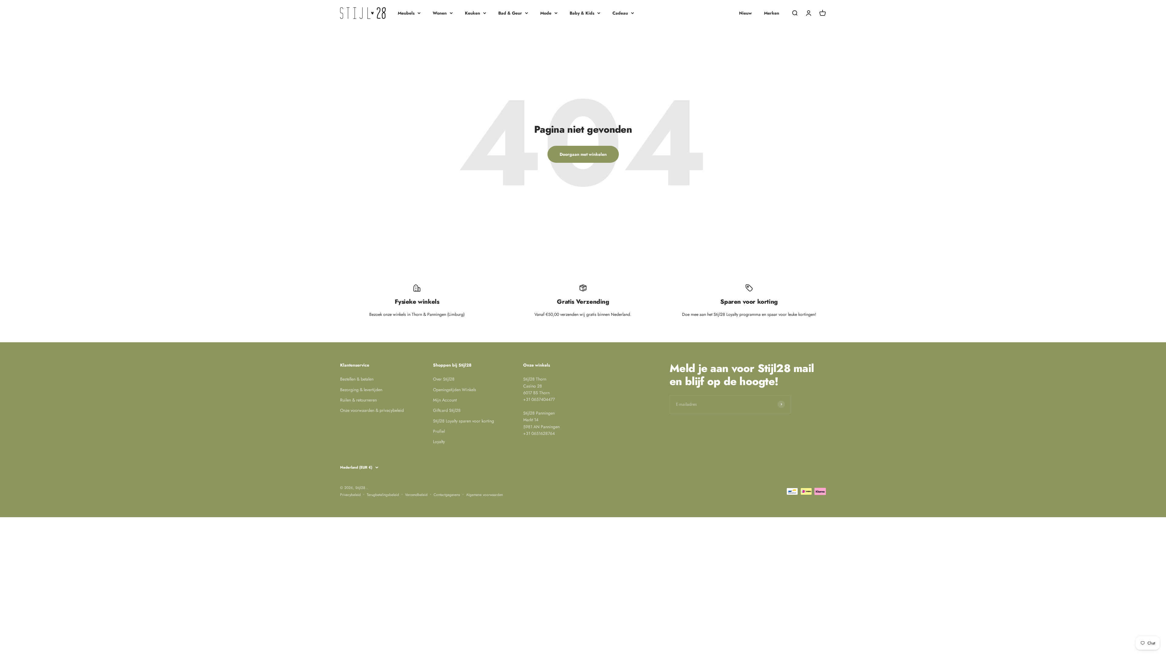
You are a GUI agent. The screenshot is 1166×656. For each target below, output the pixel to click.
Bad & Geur (510, 13)
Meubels (406, 13)
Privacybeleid (350, 494)
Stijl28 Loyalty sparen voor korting (463, 421)
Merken (771, 13)
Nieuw (745, 13)
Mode (545, 13)
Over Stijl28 (444, 379)
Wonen (440, 13)
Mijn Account (445, 400)
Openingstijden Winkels (454, 390)
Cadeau (620, 13)
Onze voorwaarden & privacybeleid (372, 410)
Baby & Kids (582, 13)
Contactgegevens (447, 494)
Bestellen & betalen (356, 379)
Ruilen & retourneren (358, 400)
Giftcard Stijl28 (447, 410)
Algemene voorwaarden (484, 494)
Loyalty (439, 442)
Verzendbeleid (416, 494)
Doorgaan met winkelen (583, 154)
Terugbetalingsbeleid (383, 494)
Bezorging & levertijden (361, 390)
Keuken (472, 13)
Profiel (439, 431)
